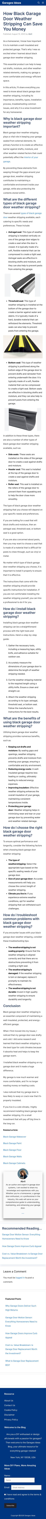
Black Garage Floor (12, 1150)
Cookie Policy (10, 1410)
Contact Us (9, 1405)
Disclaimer (9, 1414)
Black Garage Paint (12, 1143)
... (23, 1212)
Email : (7, 1487)
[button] (38, 3)
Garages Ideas (11, 2)
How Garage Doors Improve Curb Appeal (21, 1246)
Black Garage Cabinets (14, 1163)
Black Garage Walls (12, 1156)
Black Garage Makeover (14, 1136)
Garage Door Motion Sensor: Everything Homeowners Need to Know (21, 1321)
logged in (20, 1277)
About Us (8, 1400)
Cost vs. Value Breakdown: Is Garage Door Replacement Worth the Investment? (21, 1349)
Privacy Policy (11, 1419)
